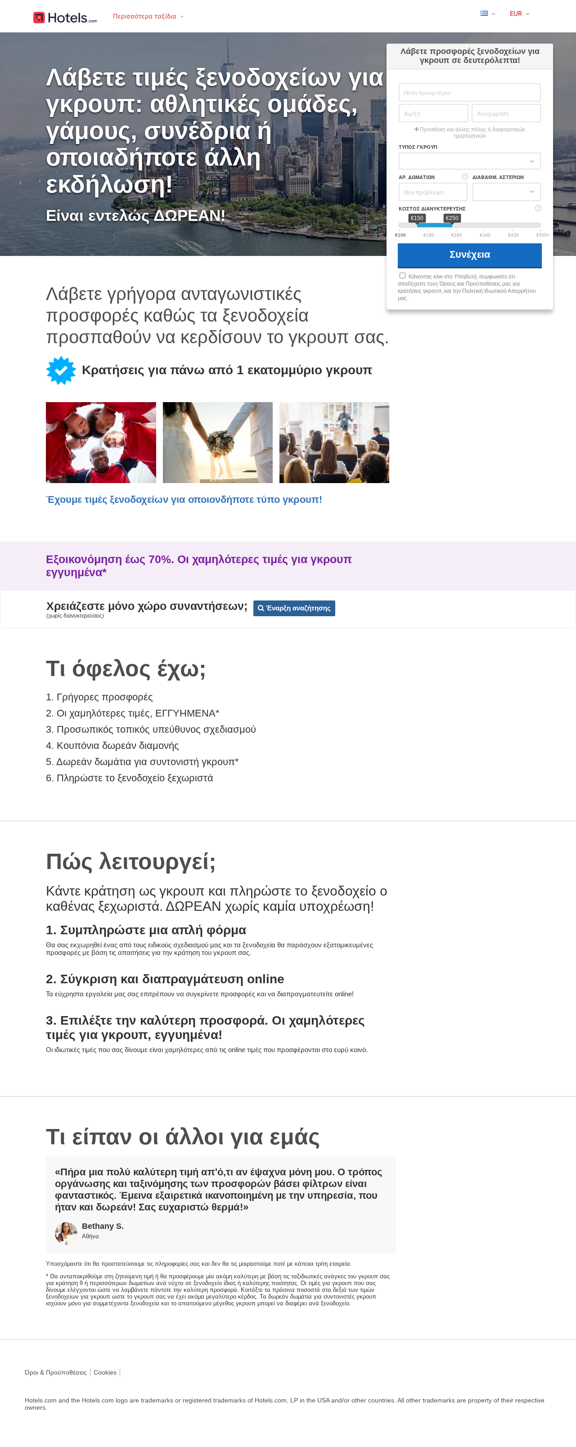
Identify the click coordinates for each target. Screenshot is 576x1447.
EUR (517, 13)
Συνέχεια (471, 254)
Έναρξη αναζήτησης (297, 608)
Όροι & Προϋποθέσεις (56, 1372)
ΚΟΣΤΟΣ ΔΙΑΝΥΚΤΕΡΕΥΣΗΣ (432, 208)
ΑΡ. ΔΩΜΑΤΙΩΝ (417, 177)
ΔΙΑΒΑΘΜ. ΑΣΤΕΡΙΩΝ (498, 177)
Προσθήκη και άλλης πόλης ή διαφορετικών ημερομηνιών (471, 132)
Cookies (105, 1372)
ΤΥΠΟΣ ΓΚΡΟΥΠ (418, 146)
